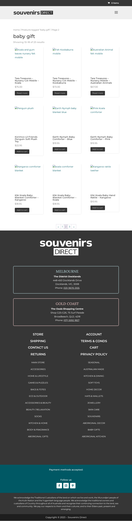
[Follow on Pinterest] (72, 485)
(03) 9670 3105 (71, 287)
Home (16, 30)
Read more (22, 93)
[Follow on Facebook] (59, 485)
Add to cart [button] (22, 151)
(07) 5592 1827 (71, 320)
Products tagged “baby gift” (35, 30)
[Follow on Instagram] (66, 485)
